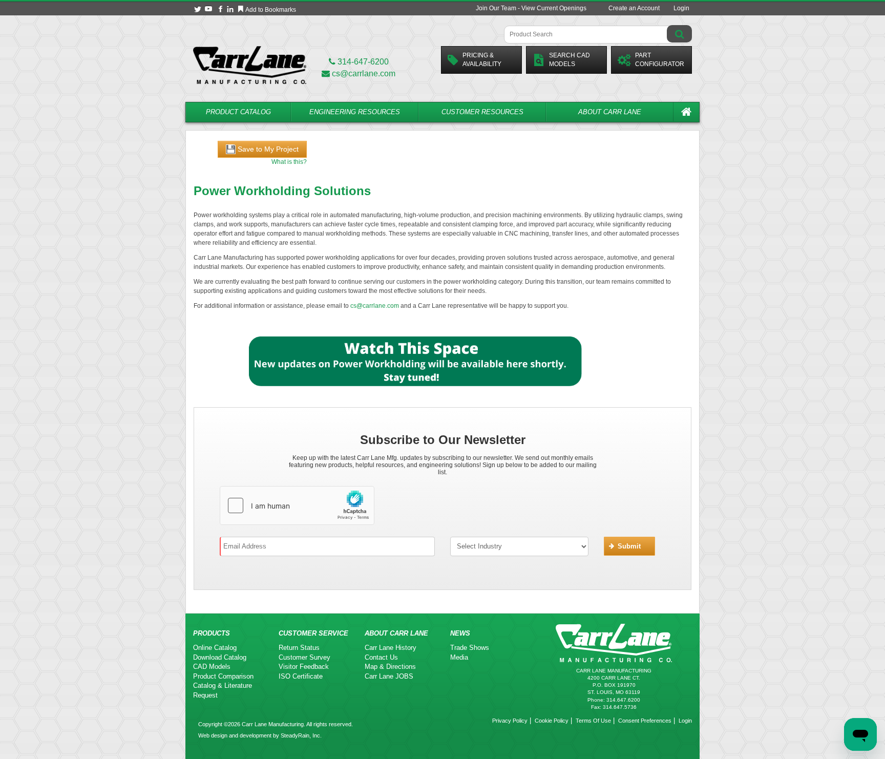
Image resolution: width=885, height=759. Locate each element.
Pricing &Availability (481, 60)
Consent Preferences (644, 721)
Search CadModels (569, 60)
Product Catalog (238, 112)
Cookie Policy (551, 721)
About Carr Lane (609, 112)
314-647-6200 (362, 61)
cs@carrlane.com (363, 73)
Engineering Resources (354, 112)
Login (681, 8)
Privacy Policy (510, 721)
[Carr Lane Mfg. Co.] (249, 64)
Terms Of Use (593, 721)
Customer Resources (482, 112)
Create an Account (634, 8)
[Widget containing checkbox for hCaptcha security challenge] (297, 505)
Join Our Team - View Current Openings (531, 8)
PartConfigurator (659, 60)
